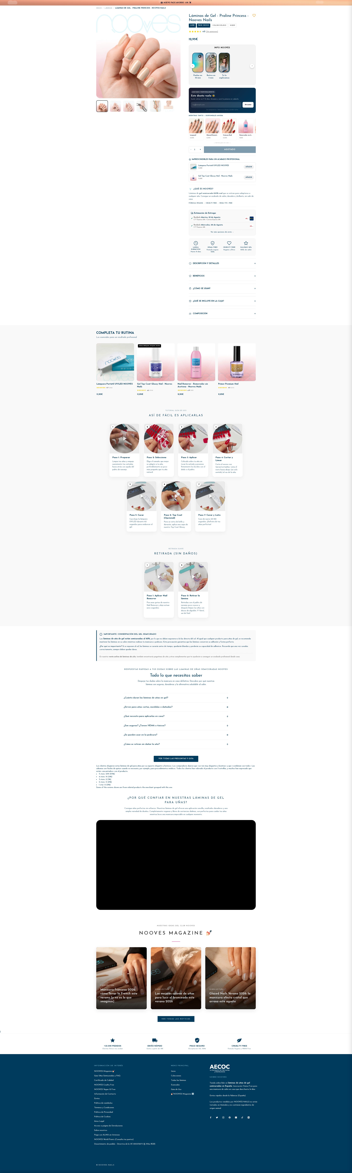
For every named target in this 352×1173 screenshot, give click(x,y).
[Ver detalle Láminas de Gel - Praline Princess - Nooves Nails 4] (142, 106)
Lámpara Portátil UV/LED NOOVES (115, 384)
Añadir (249, 167)
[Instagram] (223, 1117)
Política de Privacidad (103, 1112)
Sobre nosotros (100, 1130)
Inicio (99, 8)
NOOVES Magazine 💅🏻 (104, 1071)
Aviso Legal (99, 1121)
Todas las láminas (178, 1080)
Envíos (97, 1099)
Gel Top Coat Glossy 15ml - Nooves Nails (154, 385)
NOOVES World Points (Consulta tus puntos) (114, 1139)
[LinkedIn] (249, 1117)
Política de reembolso (103, 1103)
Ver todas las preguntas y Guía (176, 759)
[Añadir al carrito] (130, 378)
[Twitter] (217, 1117)
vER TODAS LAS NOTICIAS (176, 1019)
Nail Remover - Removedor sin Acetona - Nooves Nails (193, 385)
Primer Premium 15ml (228, 384)
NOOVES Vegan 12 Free (104, 1089)
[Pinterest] (230, 1117)
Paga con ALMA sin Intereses (107, 1135)
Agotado (229, 150)
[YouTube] (236, 1117)
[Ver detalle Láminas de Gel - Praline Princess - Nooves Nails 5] (155, 106)
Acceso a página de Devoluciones (108, 1126)
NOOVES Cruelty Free (104, 1085)
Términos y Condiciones (104, 1108)
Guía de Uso (176, 1089)
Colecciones (176, 1076)
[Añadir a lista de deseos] (254, 15)
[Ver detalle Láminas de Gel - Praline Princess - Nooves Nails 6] (169, 106)
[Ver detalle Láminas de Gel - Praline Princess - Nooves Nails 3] (129, 106)
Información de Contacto (105, 1094)
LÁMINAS (108, 8)
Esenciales (175, 1085)
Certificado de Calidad (104, 1080)
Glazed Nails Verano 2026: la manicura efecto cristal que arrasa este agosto (229, 997)
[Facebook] (211, 1117)
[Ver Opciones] (211, 378)
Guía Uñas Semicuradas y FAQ (107, 1076)
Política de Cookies (102, 1117)
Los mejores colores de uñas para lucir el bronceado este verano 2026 (174, 997)
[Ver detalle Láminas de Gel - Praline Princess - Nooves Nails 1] (102, 106)
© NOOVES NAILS (105, 1165)
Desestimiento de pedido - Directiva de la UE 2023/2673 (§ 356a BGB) (124, 1144)
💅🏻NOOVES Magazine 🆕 (182, 1094)
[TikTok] (242, 1117)
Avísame (248, 105)
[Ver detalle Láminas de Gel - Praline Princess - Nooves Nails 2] (115, 106)
